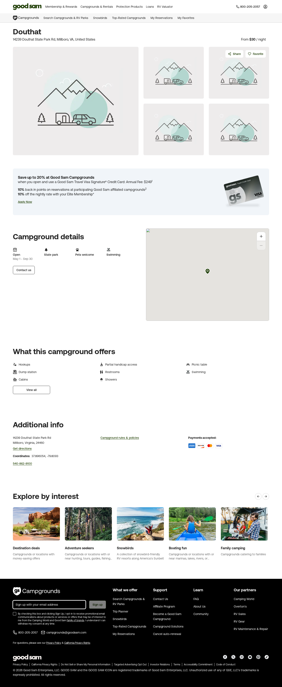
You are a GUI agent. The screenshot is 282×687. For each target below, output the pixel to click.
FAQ (196, 599)
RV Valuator (165, 6)
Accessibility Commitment (198, 664)
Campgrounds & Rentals (96, 6)
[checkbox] (14, 613)
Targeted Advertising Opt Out (130, 664)
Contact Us (160, 599)
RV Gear (239, 621)
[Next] (265, 496)
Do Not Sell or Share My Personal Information (85, 664)
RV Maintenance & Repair (251, 629)
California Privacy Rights (77, 642)
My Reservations (162, 18)
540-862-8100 (22, 463)
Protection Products (129, 6)
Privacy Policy (53, 642)
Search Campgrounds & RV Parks (65, 18)
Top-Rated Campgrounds (129, 18)
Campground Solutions (168, 626)
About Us (199, 606)
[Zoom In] (261, 236)
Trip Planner (120, 611)
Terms (176, 664)
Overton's (240, 606)
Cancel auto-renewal (167, 634)
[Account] (265, 6)
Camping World (244, 599)
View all (31, 390)
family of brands (75, 620)
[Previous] (258, 496)
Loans (150, 6)
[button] (25, 202)
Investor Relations (160, 664)
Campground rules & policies (119, 437)
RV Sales (240, 614)
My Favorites (186, 18)
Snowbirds (100, 18)
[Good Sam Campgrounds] (36, 591)
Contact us (23, 270)
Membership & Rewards (61, 6)
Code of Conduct (225, 664)
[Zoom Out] (261, 245)
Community (201, 614)
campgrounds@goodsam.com (66, 632)
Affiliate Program (164, 606)
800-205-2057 (28, 632)
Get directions (22, 448)
